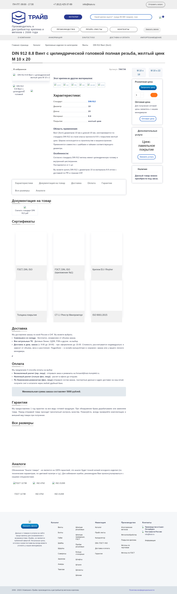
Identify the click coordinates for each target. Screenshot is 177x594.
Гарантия (99, 554)
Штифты (79, 559)
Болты (60, 533)
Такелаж (61, 569)
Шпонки (79, 575)
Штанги (78, 565)
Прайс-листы (100, 533)
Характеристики (24, 183)
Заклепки (61, 559)
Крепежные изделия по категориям (61, 45)
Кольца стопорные (80, 553)
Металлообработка (129, 535)
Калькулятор (100, 538)
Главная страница (20, 45)
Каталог (36, 45)
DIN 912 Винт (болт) (102, 45)
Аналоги (40, 190)
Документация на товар (52, 183)
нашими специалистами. (23, 477)
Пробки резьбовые (80, 546)
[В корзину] (154, 95)
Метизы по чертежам (125, 546)
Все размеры (22, 190)
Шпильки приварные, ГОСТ (80, 537)
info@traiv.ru (149, 534)
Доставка (76, 183)
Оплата (92, 183)
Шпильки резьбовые (80, 528)
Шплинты (79, 570)
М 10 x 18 (140, 72)
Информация (150, 540)
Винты (85, 45)
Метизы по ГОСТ (128, 553)
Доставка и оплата (102, 548)
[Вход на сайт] (140, 4)
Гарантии (107, 183)
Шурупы (61, 548)
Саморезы (62, 554)
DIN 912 (92, 101)
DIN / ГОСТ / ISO (101, 543)
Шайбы (61, 543)
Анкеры (61, 564)
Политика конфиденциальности (141, 590)
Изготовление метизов (126, 528)
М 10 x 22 (155, 70)
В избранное (19, 69)
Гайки (60, 538)
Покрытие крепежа (128, 540)
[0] (160, 17)
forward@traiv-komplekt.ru (87, 373)
